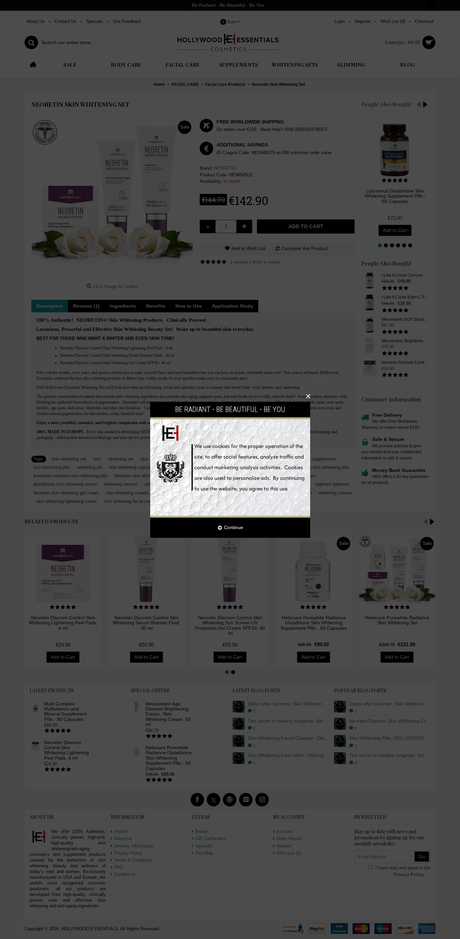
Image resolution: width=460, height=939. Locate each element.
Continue (233, 527)
